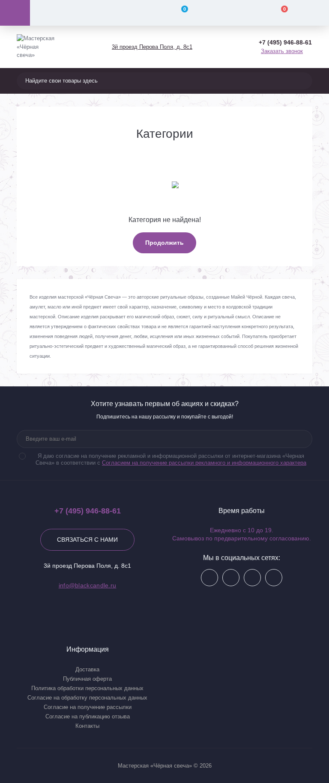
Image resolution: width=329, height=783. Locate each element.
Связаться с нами (87, 539)
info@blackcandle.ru (88, 585)
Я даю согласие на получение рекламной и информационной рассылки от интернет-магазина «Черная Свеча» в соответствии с (171, 459)
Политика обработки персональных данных (87, 688)
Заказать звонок (282, 51)
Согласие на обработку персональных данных (87, 697)
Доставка (87, 669)
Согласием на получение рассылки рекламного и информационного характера (204, 463)
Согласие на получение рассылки (88, 707)
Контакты (87, 726)
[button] (151, 46)
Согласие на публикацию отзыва (87, 716)
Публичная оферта (87, 679)
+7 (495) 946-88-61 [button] (87, 511)
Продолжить (164, 242)
